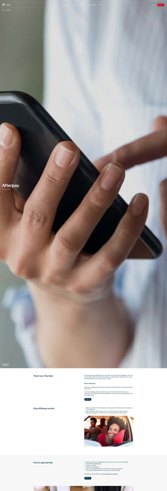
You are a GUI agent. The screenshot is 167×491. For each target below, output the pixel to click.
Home (3, 10)
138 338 (126, 462)
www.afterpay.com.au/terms (110, 474)
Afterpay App (97, 463)
